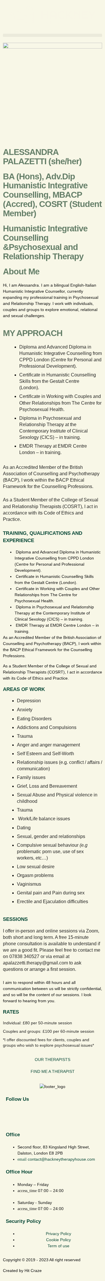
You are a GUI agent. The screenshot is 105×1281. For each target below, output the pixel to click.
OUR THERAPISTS (52, 1059)
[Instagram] (29, 1116)
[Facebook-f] (13, 1116)
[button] (52, 35)
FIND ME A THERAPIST (53, 1071)
